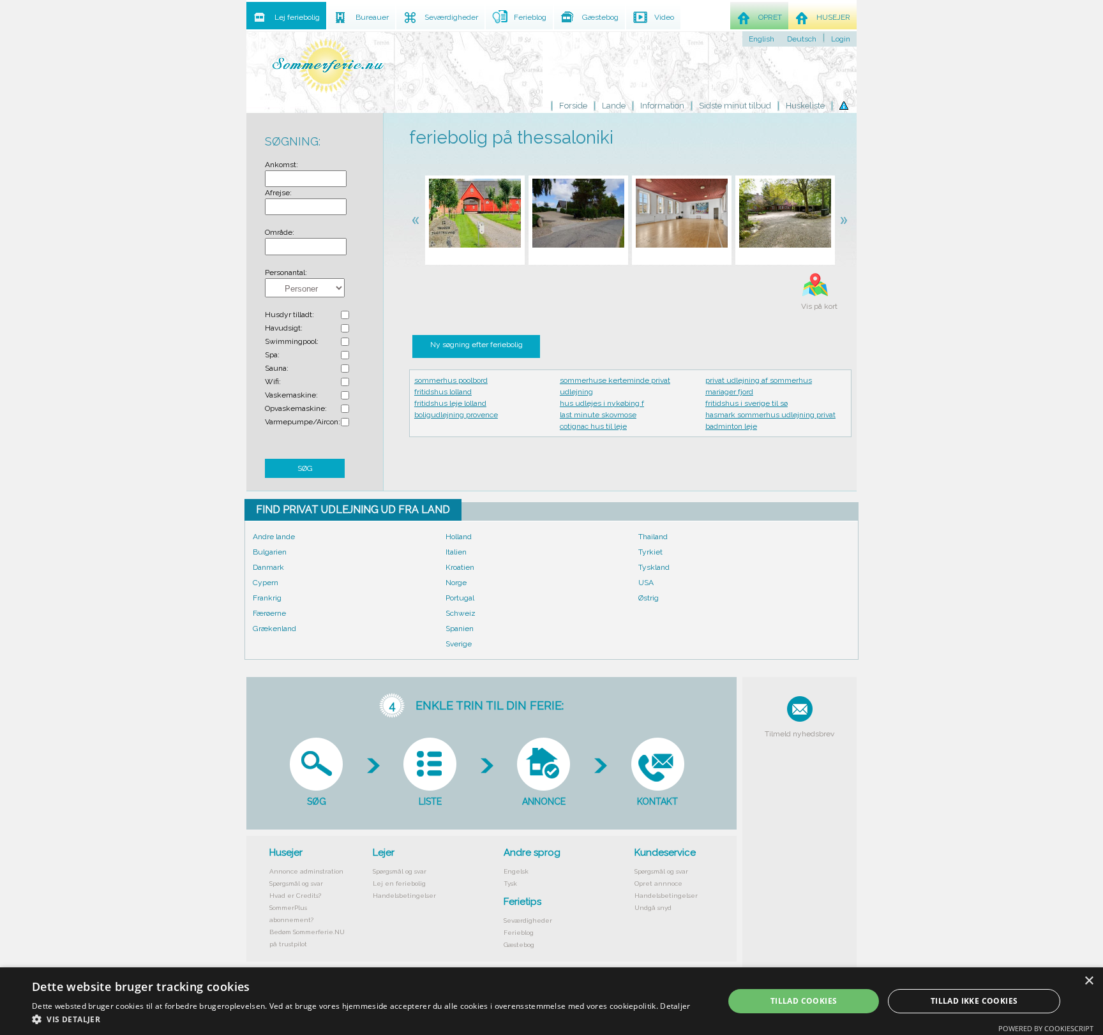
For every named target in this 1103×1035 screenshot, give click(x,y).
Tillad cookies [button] (803, 1000)
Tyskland (654, 567)
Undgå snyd (653, 907)
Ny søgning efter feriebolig (476, 344)
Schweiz (461, 613)
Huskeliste (805, 105)
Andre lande (274, 536)
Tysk (510, 883)
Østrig (648, 597)
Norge (456, 582)
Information (662, 105)
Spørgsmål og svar (296, 883)
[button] (361, 1019)
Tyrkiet (650, 551)
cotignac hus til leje (593, 426)
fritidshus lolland (443, 391)
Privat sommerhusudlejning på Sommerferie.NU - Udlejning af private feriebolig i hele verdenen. (328, 65)
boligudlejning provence (456, 414)
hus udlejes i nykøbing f (602, 403)
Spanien (460, 628)
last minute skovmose (598, 414)
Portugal (460, 597)
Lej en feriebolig (399, 883)
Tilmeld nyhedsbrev (799, 733)
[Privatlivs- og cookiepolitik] (843, 106)
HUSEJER (833, 17)
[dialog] (551, 1001)
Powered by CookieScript (1045, 1028)
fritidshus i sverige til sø (746, 403)
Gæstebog (519, 944)
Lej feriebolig (297, 17)
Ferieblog (519, 932)
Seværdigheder (528, 920)
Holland (459, 536)
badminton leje (731, 426)
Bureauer (372, 17)
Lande (614, 105)
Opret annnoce (658, 883)
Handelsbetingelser (404, 895)
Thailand (653, 536)
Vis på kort (819, 306)
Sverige (459, 643)
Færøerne (269, 613)
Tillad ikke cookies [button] (974, 1000)
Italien (456, 551)
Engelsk (516, 871)
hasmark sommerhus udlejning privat (770, 414)
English (761, 38)
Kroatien (460, 567)
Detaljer (675, 1006)
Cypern (265, 582)
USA (646, 582)
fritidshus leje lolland (450, 403)
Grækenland (274, 628)
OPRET (770, 17)
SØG (305, 468)
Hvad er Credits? (295, 895)
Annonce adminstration (306, 871)
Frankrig (267, 597)
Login (840, 38)
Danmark (268, 567)
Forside (573, 105)
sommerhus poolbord (451, 380)
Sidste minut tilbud (735, 105)
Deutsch (801, 38)
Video (664, 17)
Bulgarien (270, 551)
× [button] (1088, 981)
